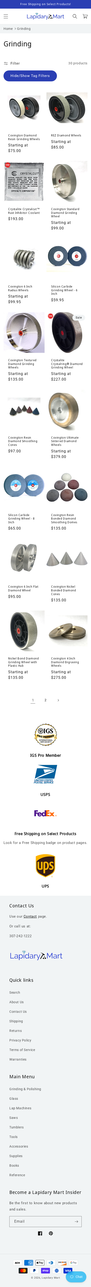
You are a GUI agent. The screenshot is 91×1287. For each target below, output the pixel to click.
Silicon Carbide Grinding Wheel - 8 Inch (21, 518)
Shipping (16, 1021)
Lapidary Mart (51, 1277)
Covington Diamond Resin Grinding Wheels (24, 137)
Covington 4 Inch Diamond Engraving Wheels (65, 662)
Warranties (18, 1059)
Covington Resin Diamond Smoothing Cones (22, 441)
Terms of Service (22, 1050)
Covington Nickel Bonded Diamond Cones (63, 590)
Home (8, 29)
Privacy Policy (20, 1040)
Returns (15, 1031)
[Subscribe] (76, 1221)
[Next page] (58, 700)
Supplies (16, 1156)
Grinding (24, 29)
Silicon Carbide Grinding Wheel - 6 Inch (64, 290)
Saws (13, 1118)
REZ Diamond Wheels (66, 135)
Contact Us (18, 1011)
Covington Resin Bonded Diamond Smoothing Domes (64, 518)
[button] (6, 16)
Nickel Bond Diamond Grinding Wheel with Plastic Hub (23, 662)
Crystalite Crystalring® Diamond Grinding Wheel (67, 363)
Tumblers (16, 1127)
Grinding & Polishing (25, 1089)
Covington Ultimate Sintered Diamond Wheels (65, 441)
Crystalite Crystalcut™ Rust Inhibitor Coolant (24, 211)
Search (14, 992)
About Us (16, 1002)
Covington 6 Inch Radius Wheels (20, 288)
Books (14, 1165)
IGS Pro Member (45, 755)
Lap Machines (20, 1108)
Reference (17, 1175)
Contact (30, 916)
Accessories (18, 1146)
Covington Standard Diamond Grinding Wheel (65, 212)
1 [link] (33, 700)
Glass (13, 1098)
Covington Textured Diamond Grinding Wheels (22, 363)
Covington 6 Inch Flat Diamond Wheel (23, 588)
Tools (13, 1137)
